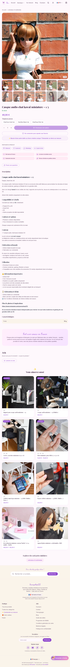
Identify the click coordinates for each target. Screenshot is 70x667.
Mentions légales (41, 626)
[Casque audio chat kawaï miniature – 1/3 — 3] (29, 85)
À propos (42, 2)
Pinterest (7, 148)
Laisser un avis (10, 360)
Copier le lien (39, 148)
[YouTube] (33, 648)
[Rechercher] (48, 2)
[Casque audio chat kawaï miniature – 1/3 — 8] (18, 96)
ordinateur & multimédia (14, 10)
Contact (38, 609)
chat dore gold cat (9, 122)
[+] (11, 128)
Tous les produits (7, 607)
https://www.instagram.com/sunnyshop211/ (15, 306)
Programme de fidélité (42, 620)
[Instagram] (28, 648)
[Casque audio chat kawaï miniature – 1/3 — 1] (7, 85)
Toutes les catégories (8, 609)
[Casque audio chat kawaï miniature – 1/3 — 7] (7, 96)
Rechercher (52, 574)
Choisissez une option (42, 127)
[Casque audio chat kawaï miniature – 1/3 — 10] (40, 96)
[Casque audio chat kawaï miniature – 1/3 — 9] (29, 96)
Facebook (17, 148)
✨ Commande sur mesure (10, 612)
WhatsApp (28, 148)
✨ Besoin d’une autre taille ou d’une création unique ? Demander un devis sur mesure (35, 138)
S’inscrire (47, 640)
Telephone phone (7, 119)
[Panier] (66, 2)
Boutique (20, 3)
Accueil (13, 2)
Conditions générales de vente (45, 623)
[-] (4, 128)
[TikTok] (37, 648)
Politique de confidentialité (43, 628)
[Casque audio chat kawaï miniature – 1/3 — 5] (51, 85)
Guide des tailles (40, 618)
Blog (36, 2)
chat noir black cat (23, 122)
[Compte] (53, 2)
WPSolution (32, 664)
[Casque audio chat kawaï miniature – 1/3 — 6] (63, 85)
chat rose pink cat (37, 122)
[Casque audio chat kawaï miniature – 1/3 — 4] (40, 85)
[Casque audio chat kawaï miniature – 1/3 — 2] (18, 85)
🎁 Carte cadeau (7, 615)
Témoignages (40, 612)
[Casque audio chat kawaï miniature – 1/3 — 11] (51, 96)
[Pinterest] (42, 648)
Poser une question (12, 165)
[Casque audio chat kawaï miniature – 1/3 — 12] (63, 96)
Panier (4, 618)
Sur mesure (29, 2)
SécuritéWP (45, 664)
